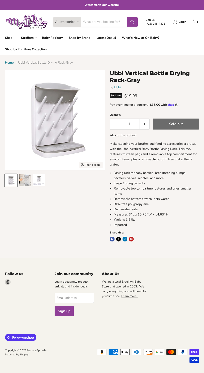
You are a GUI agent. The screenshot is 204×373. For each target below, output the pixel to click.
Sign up (64, 311)
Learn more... (129, 296)
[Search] (132, 22)
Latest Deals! (106, 38)
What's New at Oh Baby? (140, 38)
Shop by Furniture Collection (26, 49)
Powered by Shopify (16, 354)
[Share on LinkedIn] (125, 239)
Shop (9, 38)
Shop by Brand (79, 38)
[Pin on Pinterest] (131, 239)
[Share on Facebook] (112, 239)
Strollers (27, 38)
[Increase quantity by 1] (144, 124)
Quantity (115, 115)
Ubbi (117, 87)
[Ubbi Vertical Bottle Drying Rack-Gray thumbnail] (11, 180)
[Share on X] (118, 239)
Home (9, 62)
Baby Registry (52, 38)
